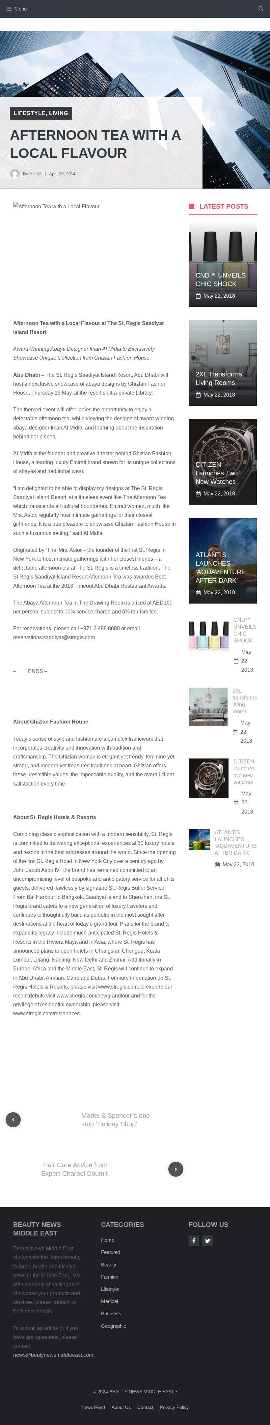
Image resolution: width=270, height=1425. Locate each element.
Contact (145, 1407)
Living (58, 113)
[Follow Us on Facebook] (194, 1240)
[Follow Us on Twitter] (207, 1240)
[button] (261, 9)
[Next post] (176, 1169)
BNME (36, 173)
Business (111, 1313)
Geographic (113, 1326)
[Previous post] (13, 1120)
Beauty (108, 1264)
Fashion (109, 1277)
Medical (109, 1301)
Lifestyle (30, 113)
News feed (93, 1407)
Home (107, 1240)
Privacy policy (174, 1407)
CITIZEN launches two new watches (217, 473)
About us (121, 1407)
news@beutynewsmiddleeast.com (53, 1355)
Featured (110, 1252)
